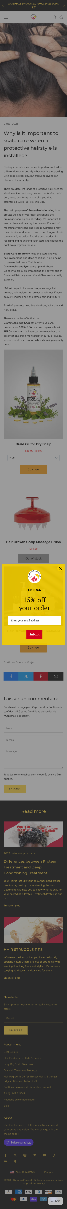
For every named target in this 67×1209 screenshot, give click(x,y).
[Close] (60, 568)
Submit (34, 634)
